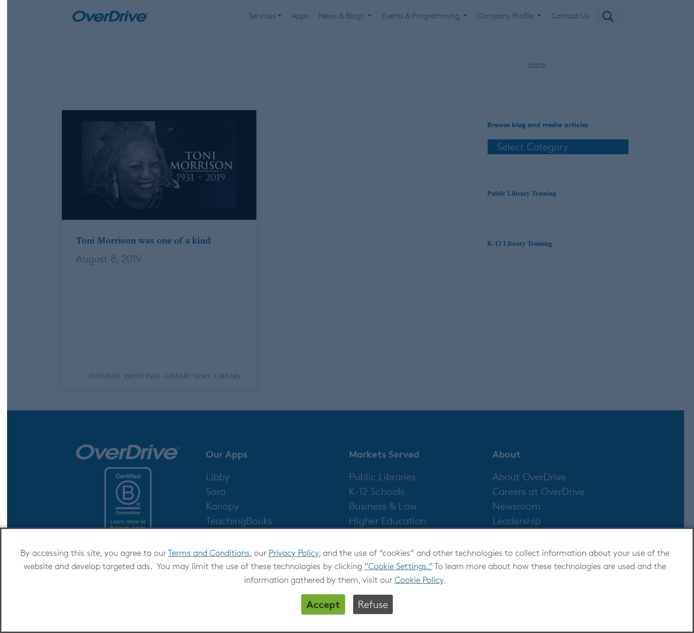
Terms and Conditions (209, 552)
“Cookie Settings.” (398, 566)
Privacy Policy (294, 552)
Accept (323, 604)
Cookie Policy (419, 579)
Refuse (373, 604)
